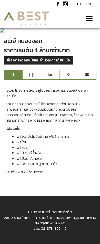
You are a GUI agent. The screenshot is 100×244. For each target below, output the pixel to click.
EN (88, 4)
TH (78, 4)
